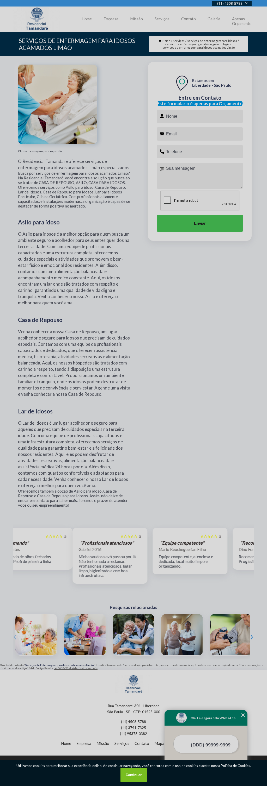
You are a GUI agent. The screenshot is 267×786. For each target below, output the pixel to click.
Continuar (134, 775)
